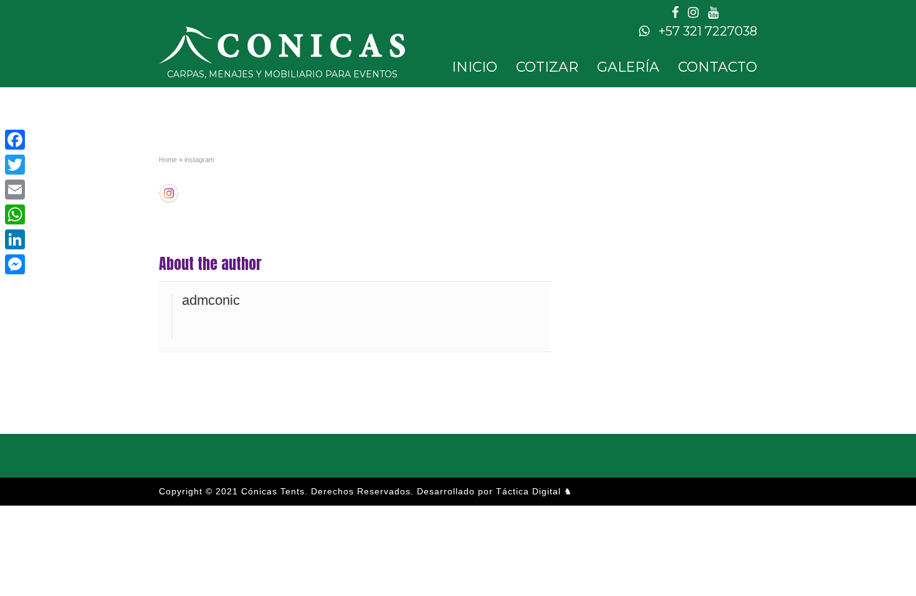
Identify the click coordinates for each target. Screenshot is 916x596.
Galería (628, 67)
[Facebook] (14, 139)
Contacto (717, 67)
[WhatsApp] (14, 214)
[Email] (14, 189)
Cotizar (547, 67)
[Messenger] (14, 264)
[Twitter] (14, 164)
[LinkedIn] (14, 239)
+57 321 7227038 (706, 31)
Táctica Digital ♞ (534, 491)
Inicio (474, 67)
